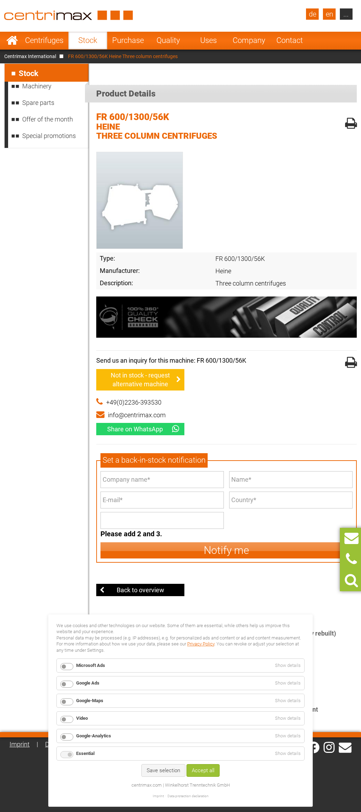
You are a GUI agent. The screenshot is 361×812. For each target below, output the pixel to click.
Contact (289, 40)
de (312, 14)
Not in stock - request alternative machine (140, 379)
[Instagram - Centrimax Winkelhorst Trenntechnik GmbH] (329, 746)
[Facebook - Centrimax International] (313, 747)
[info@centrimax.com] (345, 746)
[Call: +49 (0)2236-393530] (351, 559)
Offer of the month (47, 119)
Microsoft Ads (90, 665)
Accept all (203, 770)
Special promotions (49, 135)
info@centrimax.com (137, 415)
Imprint (20, 744)
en (329, 14)
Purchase (128, 40)
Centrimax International (30, 56)
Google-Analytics (93, 735)
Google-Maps (89, 700)
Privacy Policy (200, 644)
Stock (87, 40)
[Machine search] (351, 580)
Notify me (226, 550)
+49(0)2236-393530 (133, 402)
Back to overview (140, 590)
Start (12, 40)
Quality (168, 40)
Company (249, 40)
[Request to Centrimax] (351, 538)
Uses (208, 40)
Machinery (36, 86)
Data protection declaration (188, 796)
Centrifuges (44, 40)
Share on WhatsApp (135, 429)
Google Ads (87, 683)
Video (82, 718)
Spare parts (38, 102)
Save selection (163, 770)
